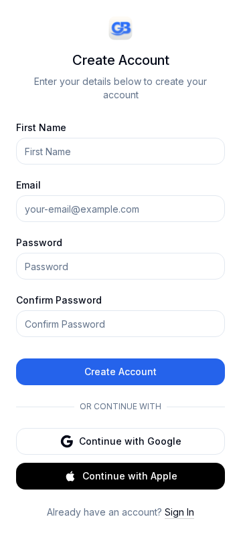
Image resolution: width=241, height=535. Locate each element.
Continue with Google (130, 441)
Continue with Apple (129, 475)
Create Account (120, 371)
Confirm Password (59, 300)
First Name (41, 127)
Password (39, 242)
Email (28, 185)
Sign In (179, 512)
